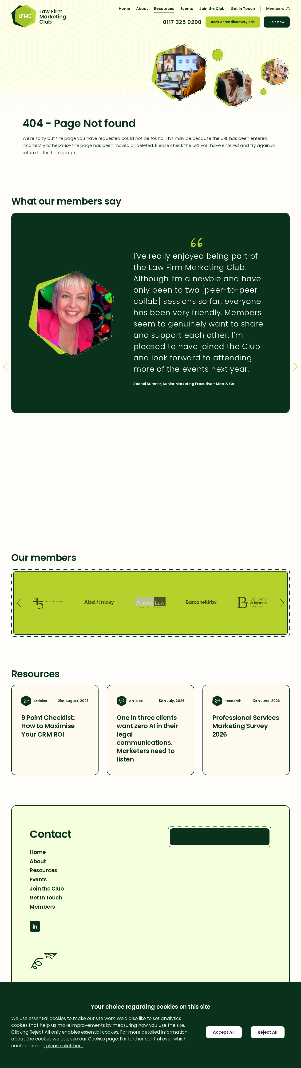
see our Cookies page (94, 1039)
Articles (40, 700)
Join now (276, 22)
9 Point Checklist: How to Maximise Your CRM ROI (48, 726)
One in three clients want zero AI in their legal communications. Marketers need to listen (147, 738)
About (142, 8)
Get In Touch (243, 8)
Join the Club (212, 8)
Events (186, 8)
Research (233, 700)
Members (42, 907)
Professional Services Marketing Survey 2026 (245, 726)
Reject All (267, 1032)
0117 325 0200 (182, 22)
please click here (64, 1046)
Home (124, 8)
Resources (164, 8)
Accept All (224, 1032)
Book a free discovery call (233, 22)
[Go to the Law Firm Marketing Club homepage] (38, 16)
